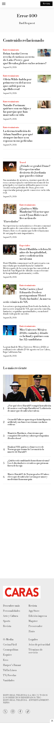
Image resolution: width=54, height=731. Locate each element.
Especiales (25, 245)
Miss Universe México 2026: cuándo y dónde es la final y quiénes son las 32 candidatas (34, 334)
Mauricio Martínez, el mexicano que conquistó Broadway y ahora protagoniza (28, 436)
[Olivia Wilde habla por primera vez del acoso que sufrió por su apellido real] (44, 78)
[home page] (27, 592)
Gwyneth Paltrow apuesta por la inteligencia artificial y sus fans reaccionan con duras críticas (29, 422)
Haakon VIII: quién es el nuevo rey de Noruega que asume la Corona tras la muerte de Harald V (26, 449)
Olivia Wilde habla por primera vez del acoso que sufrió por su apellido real (17, 84)
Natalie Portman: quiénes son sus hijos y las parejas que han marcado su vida (17, 110)
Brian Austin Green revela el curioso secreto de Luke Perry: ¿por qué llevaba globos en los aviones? (24, 58)
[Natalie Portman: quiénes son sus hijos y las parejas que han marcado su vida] (44, 104)
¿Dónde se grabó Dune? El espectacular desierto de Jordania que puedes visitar (35, 171)
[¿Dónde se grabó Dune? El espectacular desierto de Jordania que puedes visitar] (9, 166)
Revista (46, 3)
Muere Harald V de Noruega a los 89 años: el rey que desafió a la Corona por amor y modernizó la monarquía (28, 477)
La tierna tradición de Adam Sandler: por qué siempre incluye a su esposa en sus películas (18, 136)
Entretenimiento (11, 50)
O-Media (8, 639)
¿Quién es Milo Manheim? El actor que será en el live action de (26, 215)
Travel (23, 162)
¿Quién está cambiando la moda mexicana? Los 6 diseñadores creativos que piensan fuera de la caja (29, 463)
